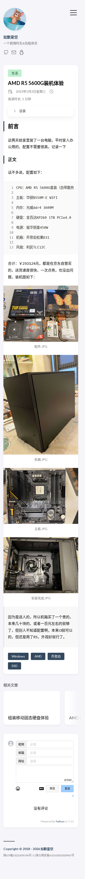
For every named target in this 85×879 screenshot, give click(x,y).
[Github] (6, 53)
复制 (67, 189)
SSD (14, 666)
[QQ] (21, 53)
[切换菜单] (73, 12)
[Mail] (14, 53)
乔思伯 (56, 656)
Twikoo (60, 821)
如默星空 (10, 37)
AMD (38, 656)
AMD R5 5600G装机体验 (36, 83)
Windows (18, 656)
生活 (15, 73)
